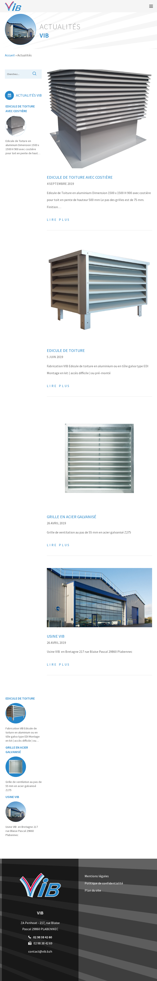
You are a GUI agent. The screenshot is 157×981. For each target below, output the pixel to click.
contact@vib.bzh (40, 951)
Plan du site (93, 890)
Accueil (10, 55)
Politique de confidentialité (104, 883)
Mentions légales (97, 876)
